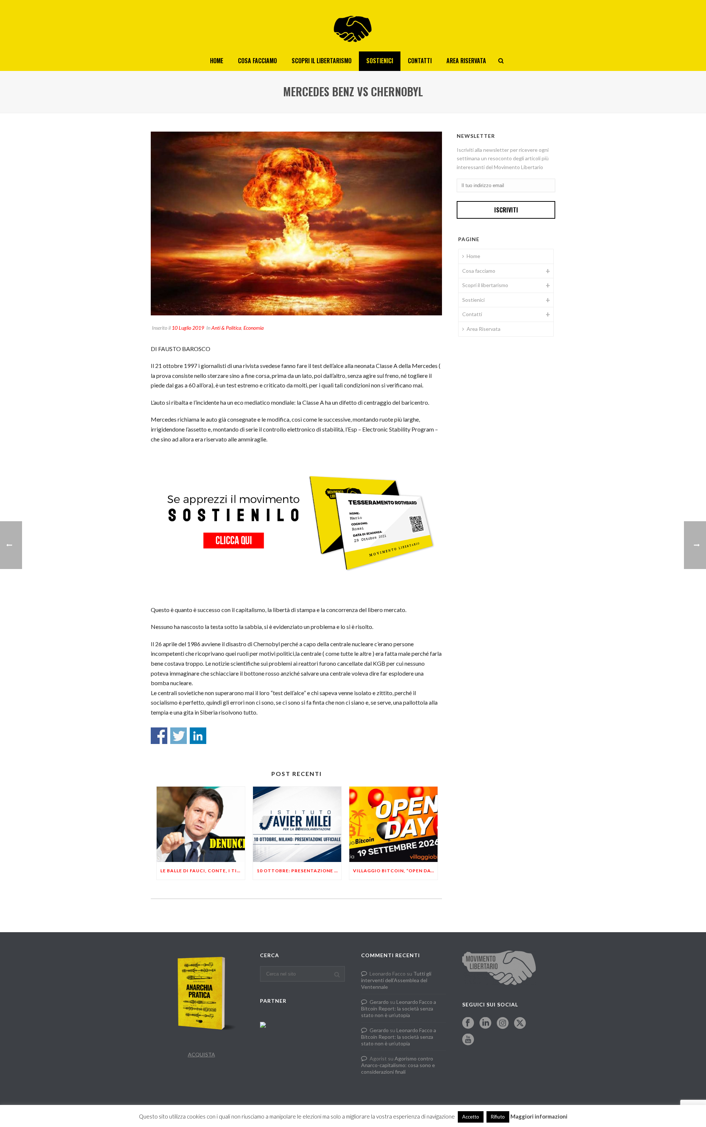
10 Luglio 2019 (188, 328)
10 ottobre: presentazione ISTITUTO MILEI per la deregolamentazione (299, 870)
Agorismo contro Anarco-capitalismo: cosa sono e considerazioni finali (398, 1065)
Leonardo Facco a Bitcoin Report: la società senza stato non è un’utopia (398, 1008)
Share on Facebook (159, 735)
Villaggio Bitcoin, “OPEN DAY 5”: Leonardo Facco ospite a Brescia (395, 870)
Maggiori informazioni (538, 1116)
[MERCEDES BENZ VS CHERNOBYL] (296, 223)
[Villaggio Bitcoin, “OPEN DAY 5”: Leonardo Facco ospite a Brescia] (393, 824)
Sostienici (379, 60)
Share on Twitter (178, 735)
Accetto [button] (470, 1117)
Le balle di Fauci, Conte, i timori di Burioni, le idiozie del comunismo (202, 870)
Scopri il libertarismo (322, 60)
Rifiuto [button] (498, 1117)
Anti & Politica (226, 328)
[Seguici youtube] (468, 1040)
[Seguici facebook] (468, 1023)
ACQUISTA (201, 1054)
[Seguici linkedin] (485, 1023)
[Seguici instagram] (503, 1023)
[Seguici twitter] (520, 1023)
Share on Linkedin (198, 735)
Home (216, 60)
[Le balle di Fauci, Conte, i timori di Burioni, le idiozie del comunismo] (201, 824)
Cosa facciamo (257, 60)
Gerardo (379, 1002)
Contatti (420, 60)
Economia (253, 328)
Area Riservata (466, 60)
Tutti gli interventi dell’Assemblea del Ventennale (396, 980)
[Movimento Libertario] (353, 25)
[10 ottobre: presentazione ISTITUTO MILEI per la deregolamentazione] (297, 824)
